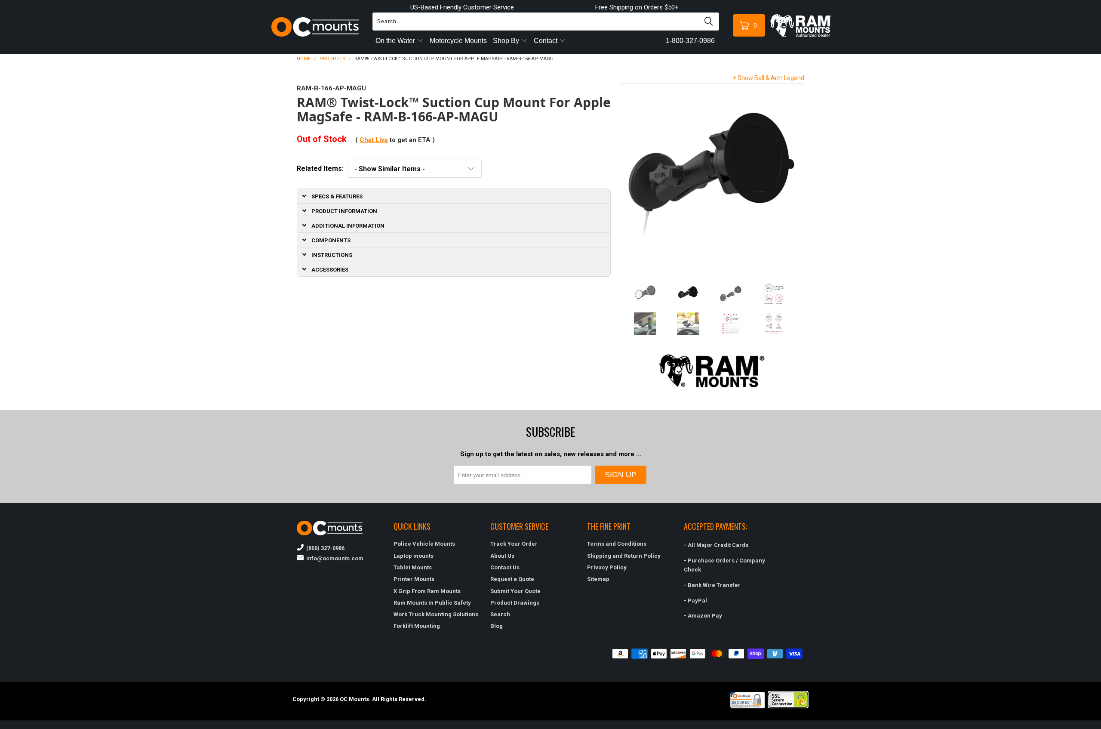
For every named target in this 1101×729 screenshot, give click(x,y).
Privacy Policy (607, 567)
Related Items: (320, 168)
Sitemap (598, 579)
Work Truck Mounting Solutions (436, 614)
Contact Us (505, 567)
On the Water (396, 40)
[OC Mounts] (315, 27)
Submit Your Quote (515, 591)
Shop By (507, 40)
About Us (502, 556)
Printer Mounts (414, 579)
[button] (1100, 725)
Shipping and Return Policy (624, 556)
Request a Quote (512, 579)
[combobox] (545, 21)
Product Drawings (514, 602)
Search (500, 614)
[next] (794, 176)
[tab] (454, 195)
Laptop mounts (414, 556)
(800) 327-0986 (324, 548)
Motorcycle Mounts (458, 40)
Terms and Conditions (616, 544)
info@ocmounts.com (333, 558)
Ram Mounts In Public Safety (432, 602)
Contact (546, 40)
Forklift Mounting (417, 626)
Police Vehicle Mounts (424, 544)
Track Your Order (514, 544)
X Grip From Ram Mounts (427, 591)
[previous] (629, 176)
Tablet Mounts (413, 567)
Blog (496, 626)
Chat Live (374, 140)
